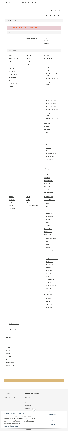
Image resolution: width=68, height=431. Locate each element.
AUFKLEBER (47, 189)
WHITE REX (8, 356)
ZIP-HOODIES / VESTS (14, 83)
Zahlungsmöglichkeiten (32, 37)
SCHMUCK (46, 132)
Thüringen (48, 291)
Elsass (47, 253)
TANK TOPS (11, 68)
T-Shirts (48, 225)
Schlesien (48, 282)
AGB (45, 38)
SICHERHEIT (47, 177)
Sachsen (48, 276)
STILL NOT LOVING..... (49, 294)
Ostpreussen (49, 270)
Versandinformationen (31, 38)
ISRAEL (48, 313)
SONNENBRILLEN (48, 180)
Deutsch (28, 199)
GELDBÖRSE (47, 94)
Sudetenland (49, 288)
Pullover (48, 222)
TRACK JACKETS (13, 74)
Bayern (48, 241)
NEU (10, 326)
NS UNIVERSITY (48, 234)
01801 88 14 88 (25, 2)
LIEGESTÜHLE (47, 129)
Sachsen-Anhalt (50, 279)
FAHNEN (46, 91)
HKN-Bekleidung (48, 231)
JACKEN (11, 86)
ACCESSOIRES (8, 353)
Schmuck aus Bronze (51, 153)
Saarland (48, 273)
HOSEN (28, 64)
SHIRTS (10, 61)
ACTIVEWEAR (12, 199)
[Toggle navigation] (7, 15)
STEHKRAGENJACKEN (14, 58)
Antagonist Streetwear (49, 199)
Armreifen (48, 139)
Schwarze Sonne (50, 156)
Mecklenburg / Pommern (52, 258)
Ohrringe (48, 147)
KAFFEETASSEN (48, 123)
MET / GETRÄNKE (48, 192)
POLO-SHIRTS (12, 71)
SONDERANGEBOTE (14, 323)
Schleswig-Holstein (51, 285)
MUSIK (7, 359)
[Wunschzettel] (55, 10)
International (29, 202)
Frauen (48, 203)
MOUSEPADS (47, 186)
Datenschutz (47, 37)
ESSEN (45, 88)
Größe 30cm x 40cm (51, 71)
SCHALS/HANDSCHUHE (50, 172)
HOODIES (11, 80)
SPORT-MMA (12, 208)
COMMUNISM (49, 304)
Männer (48, 206)
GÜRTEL (46, 174)
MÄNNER (11, 205)
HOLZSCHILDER (48, 97)
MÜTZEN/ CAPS (48, 169)
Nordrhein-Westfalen (51, 264)
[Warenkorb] (60, 10)
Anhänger (48, 136)
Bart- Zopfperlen (50, 142)
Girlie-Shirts (49, 213)
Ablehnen (53, 424)
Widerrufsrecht (48, 43)
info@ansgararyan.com (12, 2)
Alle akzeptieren (53, 414)
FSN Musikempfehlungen (32, 205)
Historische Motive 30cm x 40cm (52, 83)
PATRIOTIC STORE (9, 365)
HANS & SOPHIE (50, 307)
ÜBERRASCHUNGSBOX (49, 163)
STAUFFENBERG (50, 316)
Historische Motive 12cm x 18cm (52, 74)
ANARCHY (48, 298)
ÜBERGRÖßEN (14, 65)
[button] (34, 7)
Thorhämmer (49, 159)
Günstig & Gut (49, 216)
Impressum (47, 42)
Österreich (48, 267)
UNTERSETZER (47, 166)
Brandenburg (49, 250)
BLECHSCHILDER (48, 58)
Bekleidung (47, 210)
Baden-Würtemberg (51, 238)
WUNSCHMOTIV (50, 319)
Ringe (47, 150)
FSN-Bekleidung (48, 228)
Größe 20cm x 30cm (51, 65)
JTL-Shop (29, 429)
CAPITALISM (49, 301)
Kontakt (34, 2)
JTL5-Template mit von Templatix (39, 429)
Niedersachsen (49, 261)
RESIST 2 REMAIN (13, 329)
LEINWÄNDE (47, 126)
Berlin (47, 244)
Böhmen (48, 247)
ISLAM (48, 310)
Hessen (48, 256)
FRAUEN (11, 202)
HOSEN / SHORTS (13, 77)
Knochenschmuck (50, 144)
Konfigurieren (53, 420)
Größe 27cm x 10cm (51, 68)
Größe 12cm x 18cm (51, 62)
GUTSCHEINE (47, 183)
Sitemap (46, 40)
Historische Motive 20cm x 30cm (52, 79)
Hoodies (48, 219)
